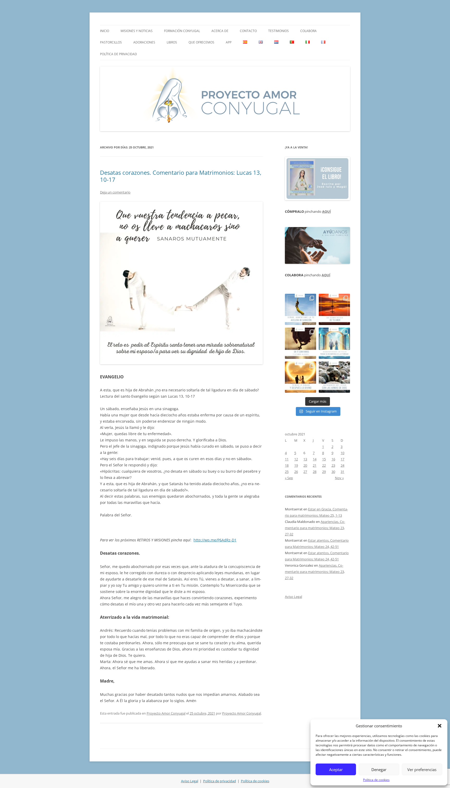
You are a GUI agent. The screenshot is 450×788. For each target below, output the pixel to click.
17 (342, 459)
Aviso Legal (293, 596)
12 (296, 459)
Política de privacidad (118, 54)
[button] (439, 725)
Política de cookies (376, 780)
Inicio (104, 31)
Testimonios (278, 31)
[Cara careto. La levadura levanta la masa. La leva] (334, 309)
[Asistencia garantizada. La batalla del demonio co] (334, 377)
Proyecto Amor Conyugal (166, 713)
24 (342, 465)
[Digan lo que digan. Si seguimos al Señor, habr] (334, 343)
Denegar (378, 769)
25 (287, 471)
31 (342, 471)
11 (287, 459)
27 (305, 471)
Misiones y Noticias (137, 31)
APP (229, 42)
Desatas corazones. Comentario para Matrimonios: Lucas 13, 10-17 (180, 175)
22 (324, 465)
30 (333, 471)
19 (296, 465)
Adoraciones (144, 42)
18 (287, 465)
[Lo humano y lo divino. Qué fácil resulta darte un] (300, 377)
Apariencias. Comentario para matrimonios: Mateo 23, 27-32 (315, 527)
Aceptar (336, 769)
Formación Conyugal (182, 31)
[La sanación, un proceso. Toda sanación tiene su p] (300, 309)
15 (324, 459)
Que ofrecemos (201, 42)
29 (324, 471)
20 (305, 465)
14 (314, 459)
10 (342, 453)
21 (314, 465)
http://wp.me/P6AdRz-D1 (214, 539)
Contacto (248, 31)
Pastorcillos (111, 42)
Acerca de (219, 31)
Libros (172, 42)
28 (314, 471)
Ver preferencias (421, 769)
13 (305, 459)
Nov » (339, 478)
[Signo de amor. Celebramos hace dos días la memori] (300, 343)
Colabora (308, 31)
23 (333, 465)
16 (333, 459)
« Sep (289, 478)
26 (296, 471)
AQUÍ (326, 211)
